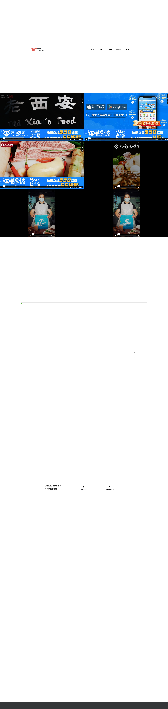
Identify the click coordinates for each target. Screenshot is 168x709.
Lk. (134, 352)
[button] (41, 117)
